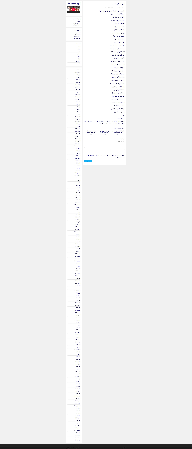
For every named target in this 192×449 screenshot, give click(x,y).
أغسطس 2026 (77, 72)
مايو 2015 (78, 356)
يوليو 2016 (78, 322)
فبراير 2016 (77, 334)
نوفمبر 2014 (77, 371)
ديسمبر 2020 (77, 195)
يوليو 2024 (78, 106)
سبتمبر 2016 (77, 317)
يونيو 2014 (78, 381)
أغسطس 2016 (77, 320)
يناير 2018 (78, 278)
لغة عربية (78, 63)
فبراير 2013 (77, 418)
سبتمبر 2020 (77, 202)
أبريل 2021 (78, 185)
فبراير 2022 (77, 160)
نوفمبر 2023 (77, 116)
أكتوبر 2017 (77, 285)
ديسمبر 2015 (77, 339)
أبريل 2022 (78, 155)
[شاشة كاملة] (68, 12)
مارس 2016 (77, 332)
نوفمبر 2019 (77, 226)
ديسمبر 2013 (77, 396)
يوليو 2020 (78, 207)
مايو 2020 (78, 212)
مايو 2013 (78, 413)
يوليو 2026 (78, 75)
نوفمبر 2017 (77, 283)
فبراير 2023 (77, 131)
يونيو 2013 (78, 410)
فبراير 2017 (77, 305)
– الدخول (67, 447)
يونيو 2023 (78, 124)
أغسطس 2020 (77, 204)
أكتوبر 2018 (77, 256)
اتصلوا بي (78, 32)
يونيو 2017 (78, 295)
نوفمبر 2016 (77, 312)
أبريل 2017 (78, 300)
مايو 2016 (78, 327)
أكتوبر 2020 (77, 200)
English (78, 21)
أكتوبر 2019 (77, 229)
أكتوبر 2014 (77, 374)
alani (123, 7)
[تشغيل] (79, 12)
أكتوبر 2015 (77, 344)
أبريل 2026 (78, 82)
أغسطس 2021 (77, 175)
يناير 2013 (78, 420)
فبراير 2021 (77, 190)
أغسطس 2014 (77, 376)
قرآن (79, 58)
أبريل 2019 (78, 241)
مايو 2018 (78, 268)
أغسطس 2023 (77, 121)
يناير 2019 (78, 249)
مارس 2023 (77, 128)
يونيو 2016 (78, 325)
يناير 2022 (78, 163)
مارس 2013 (77, 415)
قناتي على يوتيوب (76, 24)
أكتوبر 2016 (77, 315)
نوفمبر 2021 (77, 168)
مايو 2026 (78, 79)
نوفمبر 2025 (77, 94)
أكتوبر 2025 (77, 97)
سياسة (112, 7)
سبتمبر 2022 (77, 143)
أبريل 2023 (78, 126)
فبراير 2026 (77, 87)
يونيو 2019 (78, 236)
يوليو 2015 (78, 351)
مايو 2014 (78, 383)
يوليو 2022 (78, 148)
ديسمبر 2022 (77, 136)
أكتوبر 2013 (77, 400)
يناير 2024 (78, 114)
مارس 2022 (77, 158)
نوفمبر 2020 (77, 197)
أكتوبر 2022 (77, 141)
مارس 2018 (77, 273)
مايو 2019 (78, 239)
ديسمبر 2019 (77, 224)
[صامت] (70, 12)
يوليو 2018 (78, 263)
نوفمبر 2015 (77, 342)
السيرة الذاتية (77, 34)
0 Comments (107, 7)
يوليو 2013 (78, 408)
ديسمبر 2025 (77, 92)
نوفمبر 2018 (77, 253)
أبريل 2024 (78, 111)
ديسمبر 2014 (77, 369)
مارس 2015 (77, 361)
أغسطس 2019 (77, 231)
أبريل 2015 (78, 359)
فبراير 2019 (77, 246)
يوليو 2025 (78, 101)
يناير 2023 (78, 133)
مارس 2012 (77, 432)
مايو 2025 (78, 104)
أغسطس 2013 (77, 405)
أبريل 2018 (78, 271)
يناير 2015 (78, 366)
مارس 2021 (77, 187)
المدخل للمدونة (77, 36)
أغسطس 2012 (77, 430)
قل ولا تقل (78, 61)
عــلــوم (78, 54)
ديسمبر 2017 (77, 280)
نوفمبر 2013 (77, 398)
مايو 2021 (78, 182)
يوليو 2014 (78, 378)
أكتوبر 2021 (77, 170)
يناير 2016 (78, 337)
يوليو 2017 (78, 293)
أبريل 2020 (78, 214)
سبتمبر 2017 (77, 288)
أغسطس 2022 (77, 146)
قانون (79, 56)
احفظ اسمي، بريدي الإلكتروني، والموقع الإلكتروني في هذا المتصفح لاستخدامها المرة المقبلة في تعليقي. (105, 156)
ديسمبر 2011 (77, 437)
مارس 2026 (77, 84)
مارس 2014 (77, 388)
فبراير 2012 (77, 435)
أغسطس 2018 (77, 261)
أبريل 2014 (78, 386)
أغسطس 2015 (77, 349)
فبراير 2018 (77, 275)
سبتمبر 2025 (77, 99)
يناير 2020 (78, 222)
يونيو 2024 (78, 109)
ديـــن (79, 46)
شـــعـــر (78, 51)
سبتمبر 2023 (77, 119)
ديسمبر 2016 (77, 310)
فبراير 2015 (77, 364)
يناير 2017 (78, 307)
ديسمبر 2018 (77, 251)
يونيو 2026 (78, 77)
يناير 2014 (78, 393)
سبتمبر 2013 (77, 403)
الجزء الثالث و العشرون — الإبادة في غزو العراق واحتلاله (118, 132)
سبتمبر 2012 (77, 427)
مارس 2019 (77, 244)
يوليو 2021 (78, 177)
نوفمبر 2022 (77, 138)
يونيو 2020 (78, 209)
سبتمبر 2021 (77, 173)
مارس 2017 (77, 302)
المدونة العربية (77, 38)
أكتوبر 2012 (77, 425)
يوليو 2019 (78, 234)
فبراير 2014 (77, 391)
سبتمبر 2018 (77, 258)
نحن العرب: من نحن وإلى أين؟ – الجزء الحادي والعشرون (104, 132)
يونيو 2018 (78, 266)
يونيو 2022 (78, 151)
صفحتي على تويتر (76, 23)
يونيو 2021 (78, 180)
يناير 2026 (78, 89)
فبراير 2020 (77, 219)
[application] (74, 9)
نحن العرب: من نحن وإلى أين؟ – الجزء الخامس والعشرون (91, 132)
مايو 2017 (78, 298)
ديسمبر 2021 (77, 165)
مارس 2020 (77, 217)
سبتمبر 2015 (77, 347)
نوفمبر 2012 (77, 423)
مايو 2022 (78, 153)
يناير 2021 (78, 192)
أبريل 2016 (78, 329)
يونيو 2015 (78, 354)
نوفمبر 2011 (77, 440)
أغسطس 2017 (77, 290)
